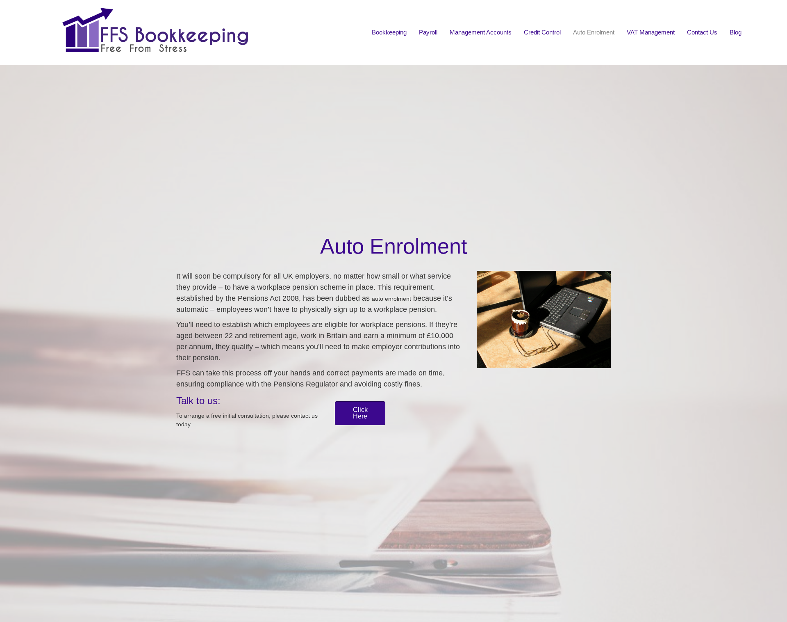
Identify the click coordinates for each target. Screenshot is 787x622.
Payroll (428, 32)
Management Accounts (481, 32)
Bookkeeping (389, 32)
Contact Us (702, 32)
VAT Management (651, 32)
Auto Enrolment (593, 32)
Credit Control (542, 32)
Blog (736, 32)
